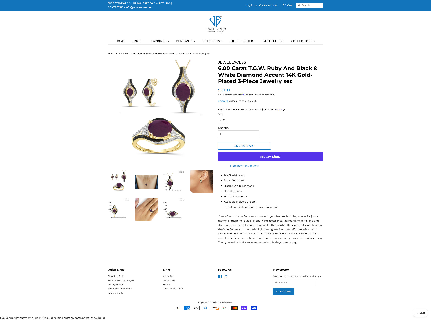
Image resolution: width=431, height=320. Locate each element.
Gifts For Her (242, 41)
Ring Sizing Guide (173, 288)
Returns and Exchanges (121, 280)
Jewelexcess (225, 302)
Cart (289, 5)
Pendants (185, 41)
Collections (302, 41)
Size (220, 114)
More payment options (244, 165)
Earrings (159, 41)
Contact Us (169, 280)
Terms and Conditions (120, 288)
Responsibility (115, 293)
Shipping (223, 100)
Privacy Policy (115, 284)
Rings (137, 41)
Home (120, 41)
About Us (168, 276)
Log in (249, 5)
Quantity (223, 127)
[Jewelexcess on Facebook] (220, 277)
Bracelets (211, 41)
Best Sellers (273, 41)
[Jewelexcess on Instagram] (225, 277)
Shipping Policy (116, 276)
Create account (268, 5)
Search (167, 284)
